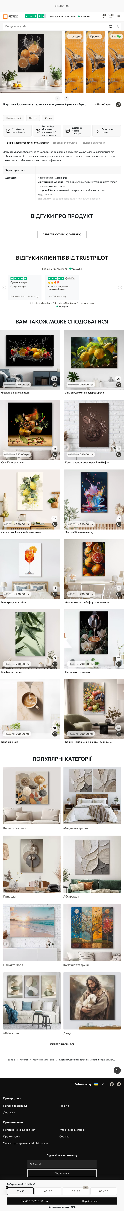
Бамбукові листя (11, 671)
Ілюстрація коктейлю (14, 602)
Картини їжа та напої (44, 1059)
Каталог (24, 1059)
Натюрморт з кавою (77, 671)
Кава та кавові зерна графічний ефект (88, 462)
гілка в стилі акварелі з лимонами (21, 532)
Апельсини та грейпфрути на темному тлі (88, 602)
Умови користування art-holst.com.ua (25, 1143)
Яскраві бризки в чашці (79, 532)
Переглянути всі (62, 1044)
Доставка (9, 1112)
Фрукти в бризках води (15, 392)
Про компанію (12, 1136)
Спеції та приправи (12, 462)
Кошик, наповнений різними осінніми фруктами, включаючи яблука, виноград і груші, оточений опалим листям (88, 741)
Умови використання (71, 1129)
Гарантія (64, 1105)
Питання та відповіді (15, 1105)
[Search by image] (110, 26)
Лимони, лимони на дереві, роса (84, 392)
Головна (11, 1059)
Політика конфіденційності (19, 1129)
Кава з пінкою (9, 741)
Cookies (64, 1136)
